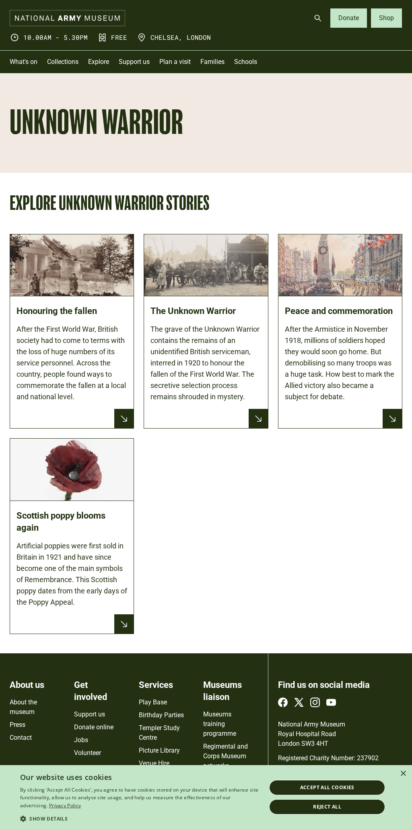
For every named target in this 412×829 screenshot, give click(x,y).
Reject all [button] (327, 806)
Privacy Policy (65, 805)
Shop (386, 18)
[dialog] (206, 797)
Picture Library (159, 750)
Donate (348, 18)
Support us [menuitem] (134, 62)
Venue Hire (154, 763)
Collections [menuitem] (62, 62)
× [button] (403, 774)
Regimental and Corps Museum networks (225, 756)
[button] (139, 818)
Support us (89, 714)
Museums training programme (219, 723)
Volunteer (87, 753)
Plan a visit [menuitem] (175, 62)
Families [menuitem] (212, 62)
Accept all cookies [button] (327, 787)
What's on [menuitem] (23, 62)
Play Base (153, 702)
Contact (21, 737)
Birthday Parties (161, 715)
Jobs (81, 740)
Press (17, 724)
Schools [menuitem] (245, 62)
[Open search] (318, 18)
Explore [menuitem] (98, 62)
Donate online (93, 727)
